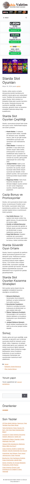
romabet (5, 410)
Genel (6, 364)
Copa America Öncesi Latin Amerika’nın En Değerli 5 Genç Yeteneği (12, 469)
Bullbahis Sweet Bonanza (13, 366)
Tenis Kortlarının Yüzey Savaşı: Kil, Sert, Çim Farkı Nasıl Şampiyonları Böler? (13, 430)
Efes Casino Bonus (11, 369)
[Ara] (24, 396)
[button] (26, 17)
